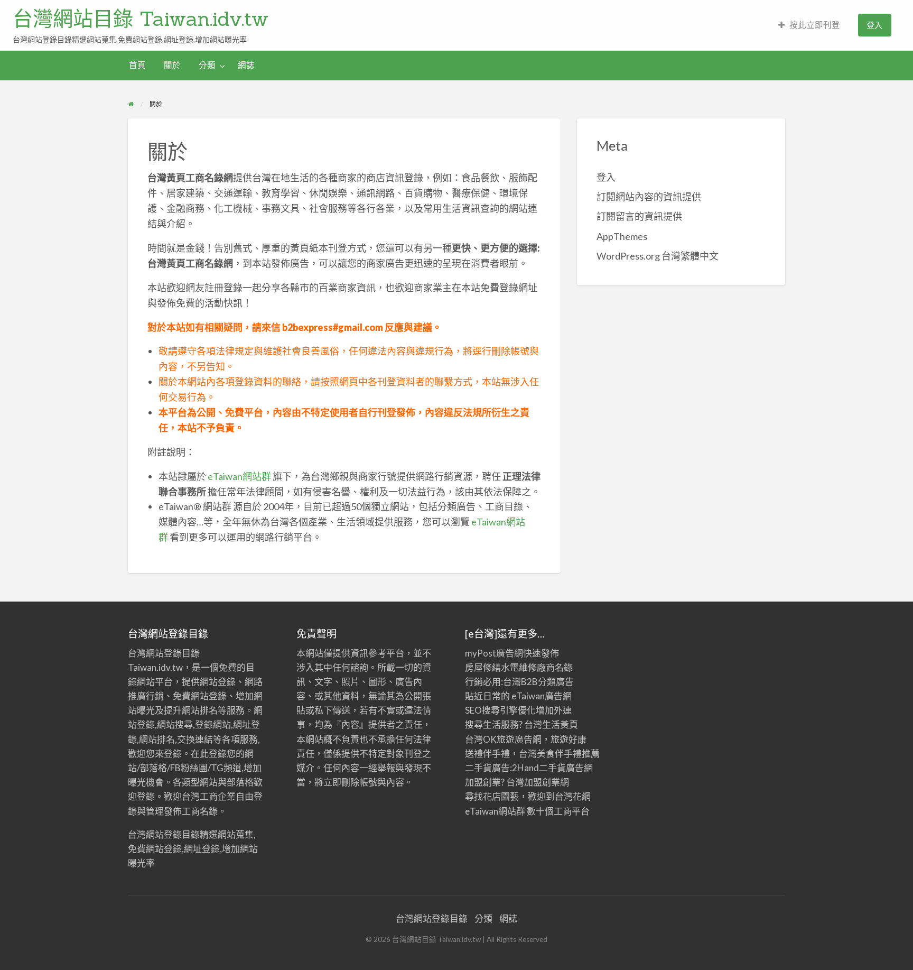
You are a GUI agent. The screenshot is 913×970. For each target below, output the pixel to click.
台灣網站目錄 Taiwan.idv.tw (140, 18)
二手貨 (552, 767)
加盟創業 (542, 782)
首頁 (137, 65)
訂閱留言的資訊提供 (639, 216)
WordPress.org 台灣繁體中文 (658, 256)
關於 (172, 65)
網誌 (246, 65)
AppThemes (622, 236)
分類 (207, 65)
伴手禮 (568, 753)
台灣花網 (573, 796)
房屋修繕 (483, 667)
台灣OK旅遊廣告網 (503, 739)
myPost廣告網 (494, 653)
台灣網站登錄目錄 (432, 918)
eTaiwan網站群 (239, 476)
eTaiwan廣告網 (541, 695)
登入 (874, 25)
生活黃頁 (560, 724)
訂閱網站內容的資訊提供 (649, 196)
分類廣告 (556, 681)
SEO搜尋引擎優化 (500, 710)
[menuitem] (809, 25)
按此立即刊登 (814, 25)
